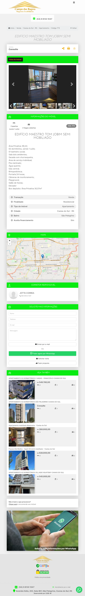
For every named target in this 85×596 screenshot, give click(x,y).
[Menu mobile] (24, 7)
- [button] (9, 243)
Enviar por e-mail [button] (43, 344)
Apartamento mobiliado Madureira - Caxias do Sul (28, 425)
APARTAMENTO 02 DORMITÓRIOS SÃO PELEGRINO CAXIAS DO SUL (35, 402)
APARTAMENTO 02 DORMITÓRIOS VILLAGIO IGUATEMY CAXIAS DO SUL (36, 472)
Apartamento (44, 28)
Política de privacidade (42, 577)
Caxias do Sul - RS (30, 28)
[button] (14, 84)
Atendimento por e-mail (62, 587)
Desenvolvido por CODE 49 (42, 593)
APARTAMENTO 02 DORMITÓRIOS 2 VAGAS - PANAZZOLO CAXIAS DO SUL (37, 378)
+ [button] (9, 240)
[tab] (15, 60)
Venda (18, 28)
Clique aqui (13, 504)
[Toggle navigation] (74, 3)
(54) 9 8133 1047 (44, 19)
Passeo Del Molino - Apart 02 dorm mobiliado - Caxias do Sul (32, 449)
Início (12, 28)
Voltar (74, 28)
